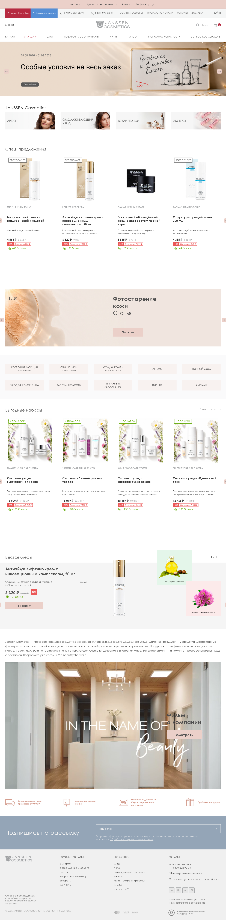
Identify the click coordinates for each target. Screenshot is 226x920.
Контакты (65, 885)
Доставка (66, 872)
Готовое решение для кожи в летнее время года (83, 493)
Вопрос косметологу (73, 876)
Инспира (76, 4)
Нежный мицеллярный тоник (23, 230)
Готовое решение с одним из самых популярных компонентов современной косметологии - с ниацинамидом (28, 493)
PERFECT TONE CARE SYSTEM (188, 468)
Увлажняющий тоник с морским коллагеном (192, 232)
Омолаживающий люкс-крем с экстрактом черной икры (136, 232)
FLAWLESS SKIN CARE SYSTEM (22, 468)
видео (118, 885)
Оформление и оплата (74, 868)
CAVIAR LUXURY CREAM (131, 207)
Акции (126, 4)
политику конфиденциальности (157, 836)
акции (118, 876)
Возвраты (65, 880)
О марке (65, 863)
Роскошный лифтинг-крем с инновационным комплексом (79, 232)
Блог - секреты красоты (129, 880)
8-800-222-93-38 (104, 13)
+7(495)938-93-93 (74, 13)
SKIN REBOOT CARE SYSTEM (132, 468)
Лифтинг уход (144, 4)
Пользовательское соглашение (187, 902)
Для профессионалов (102, 4)
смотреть (184, 735)
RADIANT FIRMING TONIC (186, 207)
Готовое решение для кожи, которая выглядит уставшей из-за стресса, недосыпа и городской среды (139, 493)
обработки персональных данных (131, 839)
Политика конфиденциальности (187, 899)
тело (117, 868)
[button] (6, 71)
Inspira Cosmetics (20, 13)
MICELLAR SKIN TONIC (19, 207)
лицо (117, 863)
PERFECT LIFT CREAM (73, 207)
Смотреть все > (210, 409)
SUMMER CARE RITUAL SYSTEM (78, 468)
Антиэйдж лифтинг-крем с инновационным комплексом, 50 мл (40, 571)
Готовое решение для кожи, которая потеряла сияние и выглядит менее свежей (194, 493)
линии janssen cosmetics (129, 872)
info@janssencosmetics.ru (188, 873)
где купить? (121, 889)
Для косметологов (46, 13)
